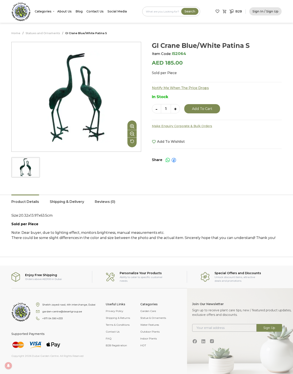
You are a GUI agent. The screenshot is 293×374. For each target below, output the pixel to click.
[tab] (25, 204)
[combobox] (171, 11)
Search (189, 11)
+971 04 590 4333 (52, 318)
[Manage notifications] (8, 365)
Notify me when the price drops (180, 88)
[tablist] (146, 204)
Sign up (269, 328)
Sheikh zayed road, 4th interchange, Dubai (68, 304)
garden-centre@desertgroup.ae (62, 311)
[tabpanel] (146, 226)
